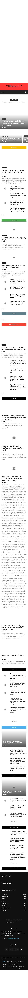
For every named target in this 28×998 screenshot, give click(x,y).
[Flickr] (13, 949)
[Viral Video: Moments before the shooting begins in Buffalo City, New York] (5, 685)
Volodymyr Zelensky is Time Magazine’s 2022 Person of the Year (18, 800)
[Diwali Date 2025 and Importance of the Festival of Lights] (14, 257)
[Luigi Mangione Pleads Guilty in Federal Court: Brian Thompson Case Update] (14, 117)
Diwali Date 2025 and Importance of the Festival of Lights (14, 266)
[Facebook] (10, 949)
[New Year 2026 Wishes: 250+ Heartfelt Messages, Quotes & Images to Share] (5, 195)
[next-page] (5, 215)
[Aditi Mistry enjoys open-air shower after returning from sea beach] (5, 281)
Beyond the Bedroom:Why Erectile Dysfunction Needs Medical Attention (17, 840)
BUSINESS (4, 118)
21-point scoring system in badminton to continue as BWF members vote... (13, 627)
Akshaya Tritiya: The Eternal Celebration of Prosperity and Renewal (18, 296)
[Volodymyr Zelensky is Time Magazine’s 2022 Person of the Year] (5, 800)
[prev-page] (3, 215)
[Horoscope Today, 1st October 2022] (14, 647)
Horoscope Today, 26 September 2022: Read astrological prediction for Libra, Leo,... (14, 418)
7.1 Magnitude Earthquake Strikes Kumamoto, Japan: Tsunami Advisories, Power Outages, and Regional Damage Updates (18, 856)
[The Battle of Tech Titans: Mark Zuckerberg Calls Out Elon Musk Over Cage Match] (5, 815)
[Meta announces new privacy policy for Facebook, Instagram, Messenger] (5, 709)
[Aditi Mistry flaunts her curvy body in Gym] (14, 230)
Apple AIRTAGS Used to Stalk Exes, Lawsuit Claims (13, 792)
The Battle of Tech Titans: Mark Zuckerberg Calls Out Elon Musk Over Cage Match (18, 815)
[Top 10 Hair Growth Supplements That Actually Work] (5, 188)
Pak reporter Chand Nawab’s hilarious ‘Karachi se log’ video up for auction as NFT (18, 303)
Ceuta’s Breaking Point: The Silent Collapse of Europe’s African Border (13, 172)
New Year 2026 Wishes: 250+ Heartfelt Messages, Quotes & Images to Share (18, 195)
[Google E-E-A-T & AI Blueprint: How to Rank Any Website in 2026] (14, 337)
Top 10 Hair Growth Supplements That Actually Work (17, 188)
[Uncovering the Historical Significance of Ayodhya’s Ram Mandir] (14, 438)
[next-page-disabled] (5, 320)
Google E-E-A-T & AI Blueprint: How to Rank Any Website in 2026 (14, 349)
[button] (2, 92)
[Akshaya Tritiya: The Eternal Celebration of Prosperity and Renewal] (5, 296)
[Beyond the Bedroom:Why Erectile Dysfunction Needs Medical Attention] (11, 136)
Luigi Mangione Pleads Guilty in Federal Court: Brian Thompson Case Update (12, 742)
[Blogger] (6, 949)
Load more (13, 863)
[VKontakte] (21, 949)
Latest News (4, 136)
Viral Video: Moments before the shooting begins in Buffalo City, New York (18, 685)
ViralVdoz (4, 176)
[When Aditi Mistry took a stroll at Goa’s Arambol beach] (5, 289)
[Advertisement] (14, 14)
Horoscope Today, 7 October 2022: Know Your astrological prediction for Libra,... (12, 478)
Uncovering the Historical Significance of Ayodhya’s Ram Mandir (12, 448)
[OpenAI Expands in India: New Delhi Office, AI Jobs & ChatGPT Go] (5, 370)
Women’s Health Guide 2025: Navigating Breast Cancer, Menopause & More (17, 202)
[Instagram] (17, 949)
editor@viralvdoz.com (13, 938)
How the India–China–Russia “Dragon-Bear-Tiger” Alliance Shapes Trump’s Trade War (17, 210)
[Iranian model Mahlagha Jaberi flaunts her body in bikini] (5, 692)
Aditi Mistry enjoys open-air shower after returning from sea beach (17, 281)
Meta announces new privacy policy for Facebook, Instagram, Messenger (18, 709)
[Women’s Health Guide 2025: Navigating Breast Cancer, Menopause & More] (5, 202)
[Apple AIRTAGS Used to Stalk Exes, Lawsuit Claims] (14, 787)
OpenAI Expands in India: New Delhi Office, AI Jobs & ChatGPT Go (18, 370)
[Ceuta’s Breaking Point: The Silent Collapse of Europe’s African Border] (14, 159)
